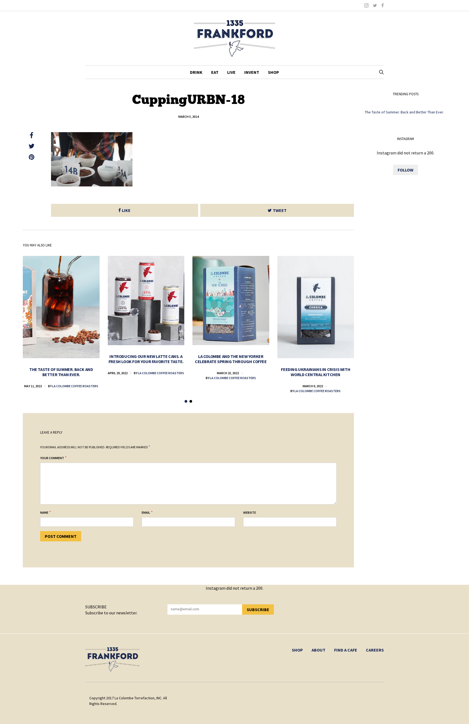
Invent (251, 72)
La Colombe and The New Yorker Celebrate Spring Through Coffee (231, 359)
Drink (196, 72)
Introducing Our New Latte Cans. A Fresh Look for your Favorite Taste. (146, 359)
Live (231, 72)
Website (249, 512)
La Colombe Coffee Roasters (75, 386)
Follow (405, 170)
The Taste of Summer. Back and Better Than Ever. (61, 372)
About (318, 650)
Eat (214, 72)
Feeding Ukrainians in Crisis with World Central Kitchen (315, 372)
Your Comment (52, 458)
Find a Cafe (345, 650)
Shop (273, 72)
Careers (375, 650)
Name (44, 512)
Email (146, 512)
